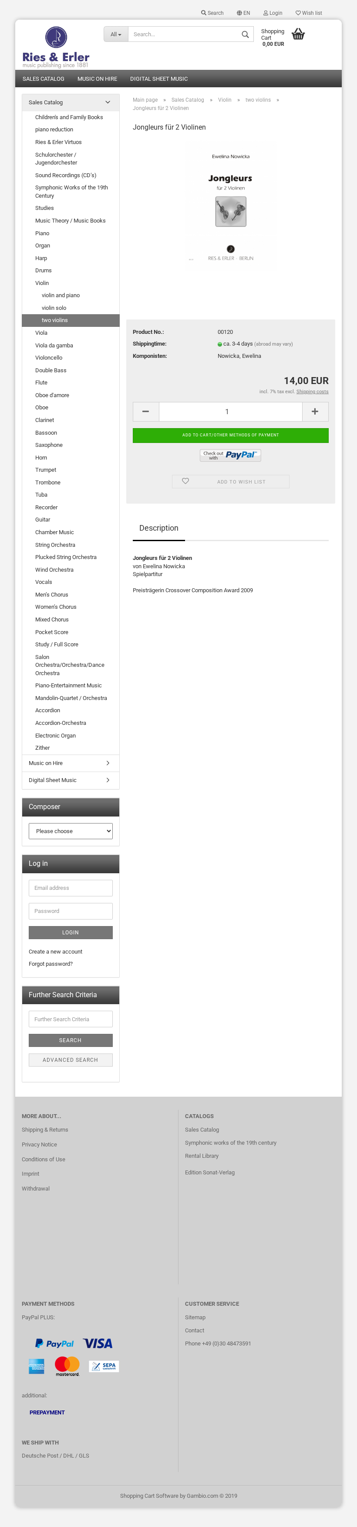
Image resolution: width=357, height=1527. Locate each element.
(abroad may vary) (273, 344)
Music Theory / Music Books (70, 220)
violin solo (54, 308)
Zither (42, 748)
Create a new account (55, 951)
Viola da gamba (54, 345)
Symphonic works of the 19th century (230, 1142)
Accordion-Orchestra (60, 723)
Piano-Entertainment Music (68, 685)
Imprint (30, 1173)
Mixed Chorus (52, 619)
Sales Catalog (43, 78)
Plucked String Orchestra (66, 557)
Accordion (47, 710)
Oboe (41, 407)
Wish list (311, 13)
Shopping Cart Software (149, 1496)
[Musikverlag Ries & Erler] (56, 45)
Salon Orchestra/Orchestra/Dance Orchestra (69, 665)
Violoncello (48, 357)
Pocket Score (51, 632)
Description (158, 527)
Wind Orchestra (54, 569)
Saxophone (49, 445)
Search (215, 13)
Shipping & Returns (45, 1129)
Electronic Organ (55, 735)
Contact (194, 1330)
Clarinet (44, 420)
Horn (41, 457)
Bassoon (46, 432)
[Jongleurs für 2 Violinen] (231, 205)
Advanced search (70, 1060)
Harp (41, 258)
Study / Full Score (56, 644)
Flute (41, 382)
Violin (42, 283)
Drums (43, 270)
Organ (42, 245)
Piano (42, 233)
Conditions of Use (43, 1159)
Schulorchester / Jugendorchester (56, 158)
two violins (55, 320)
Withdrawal (36, 1188)
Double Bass (51, 370)
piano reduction (54, 129)
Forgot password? (51, 964)
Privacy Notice (39, 1144)
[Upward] (333, 1514)
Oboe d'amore (52, 395)
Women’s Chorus (56, 607)
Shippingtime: (150, 343)
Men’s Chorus (51, 594)
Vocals (43, 582)
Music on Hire (97, 78)
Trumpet (45, 470)
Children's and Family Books (69, 117)
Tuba (41, 494)
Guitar (42, 519)
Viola (41, 332)
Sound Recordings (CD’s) (66, 175)
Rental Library (202, 1156)
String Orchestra (55, 545)
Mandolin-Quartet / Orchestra (71, 698)
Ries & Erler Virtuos (58, 142)
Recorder (46, 507)
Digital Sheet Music (159, 78)
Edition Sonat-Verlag (210, 1172)
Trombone (48, 482)
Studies (44, 208)
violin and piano (61, 295)
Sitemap (195, 1317)
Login (275, 13)
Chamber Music (54, 532)
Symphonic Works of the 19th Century (71, 191)
